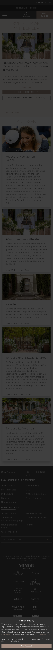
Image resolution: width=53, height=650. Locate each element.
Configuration (6, 634)
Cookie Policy (44, 634)
